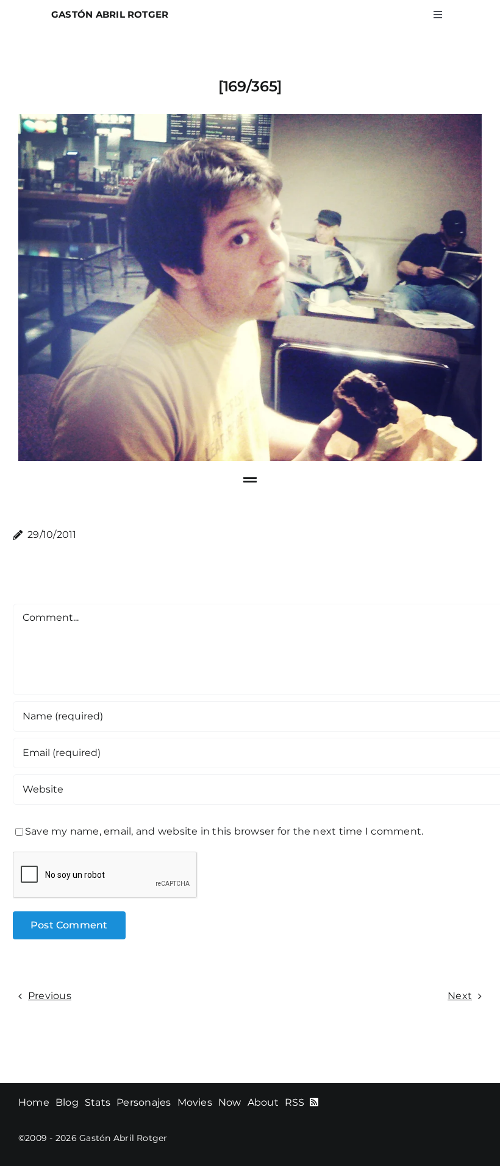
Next (460, 996)
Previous (49, 996)
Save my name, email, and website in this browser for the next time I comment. (224, 831)
